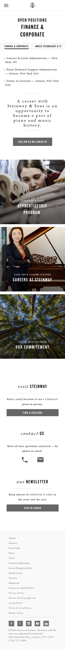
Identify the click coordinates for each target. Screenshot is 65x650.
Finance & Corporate (17, 46)
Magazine (14, 583)
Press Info (14, 548)
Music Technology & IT (49, 46)
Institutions (15, 573)
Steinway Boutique (19, 563)
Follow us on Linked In (32, 141)
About (12, 538)
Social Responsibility (21, 568)
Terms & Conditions (20, 608)
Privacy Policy (16, 593)
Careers (13, 578)
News (12, 553)
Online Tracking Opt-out (22, 598)
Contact (13, 543)
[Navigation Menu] (6, 5)
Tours (12, 558)
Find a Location (32, 412)
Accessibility (16, 603)
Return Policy (16, 613)
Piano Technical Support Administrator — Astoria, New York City (31, 71)
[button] (25, 462)
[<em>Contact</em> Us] (40, 462)
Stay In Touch (32, 508)
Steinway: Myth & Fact (21, 588)
